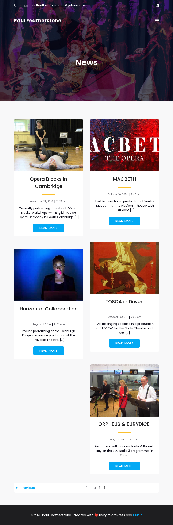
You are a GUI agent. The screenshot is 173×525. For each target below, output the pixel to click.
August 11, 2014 (41, 324)
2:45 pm (136, 194)
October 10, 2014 (118, 194)
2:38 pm (136, 317)
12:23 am (62, 201)
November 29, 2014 (41, 201)
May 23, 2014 (118, 439)
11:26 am (59, 324)
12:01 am (134, 439)
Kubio (137, 515)
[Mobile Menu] (156, 20)
